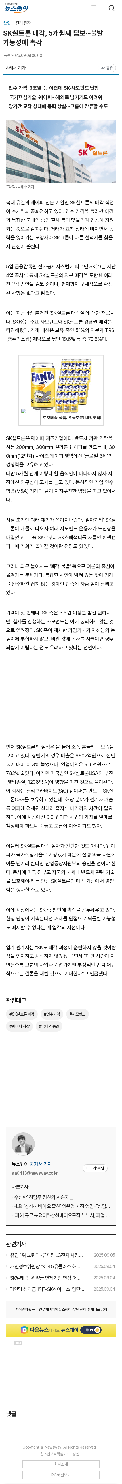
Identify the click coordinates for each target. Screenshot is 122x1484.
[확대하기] (61, 124)
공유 (109, 68)
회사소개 (61, 1464)
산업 (7, 23)
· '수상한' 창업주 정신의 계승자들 (42, 1197)
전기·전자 (23, 23)
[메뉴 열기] (91, 8)
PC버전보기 (61, 1475)
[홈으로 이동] (16, 8)
